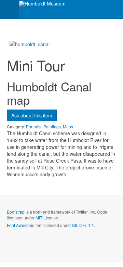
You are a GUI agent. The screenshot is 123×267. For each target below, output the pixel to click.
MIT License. (47, 217)
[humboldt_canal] (29, 43)
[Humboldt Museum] (42, 4)
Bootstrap (16, 212)
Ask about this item (31, 115)
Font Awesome (21, 225)
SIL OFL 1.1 (83, 225)
